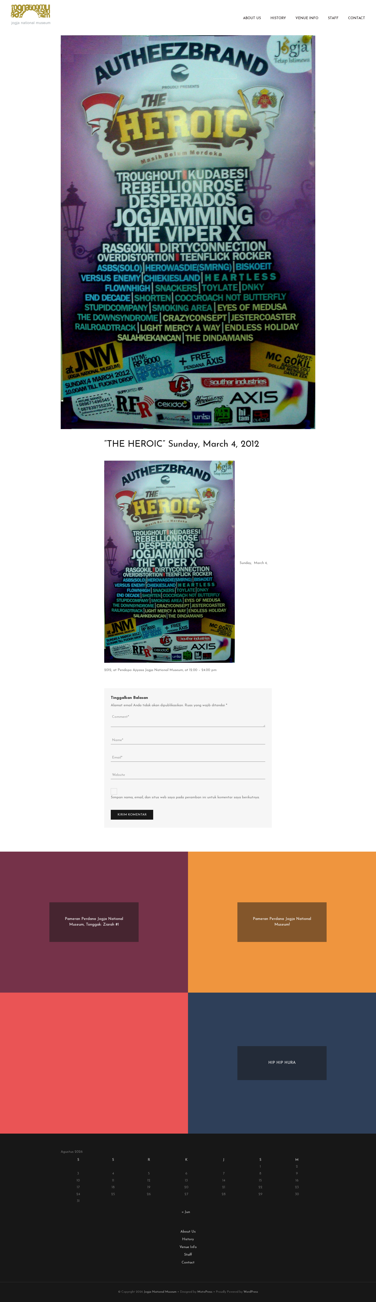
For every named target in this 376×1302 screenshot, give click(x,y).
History (278, 18)
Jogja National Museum (160, 1292)
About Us (252, 18)
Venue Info (306, 18)
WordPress (250, 1292)
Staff (333, 18)
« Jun (186, 1212)
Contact (356, 18)
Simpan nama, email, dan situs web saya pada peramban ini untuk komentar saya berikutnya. (185, 797)
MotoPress (204, 1292)
